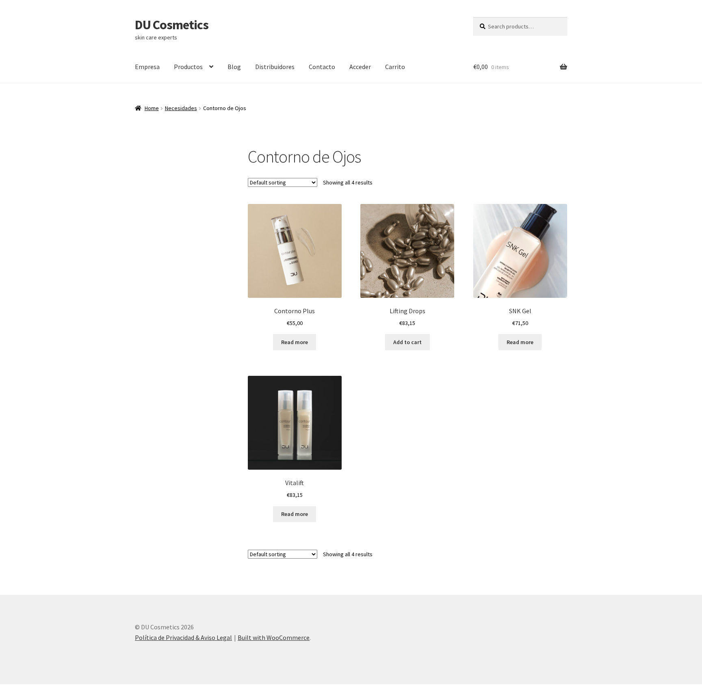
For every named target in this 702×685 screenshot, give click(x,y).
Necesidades (181, 108)
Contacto (322, 67)
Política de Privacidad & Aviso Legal (183, 637)
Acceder (360, 67)
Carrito (395, 67)
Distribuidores (275, 67)
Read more (294, 342)
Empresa (147, 67)
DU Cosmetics (171, 25)
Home (152, 108)
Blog (234, 67)
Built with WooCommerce (274, 637)
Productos (188, 67)
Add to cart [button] (407, 342)
